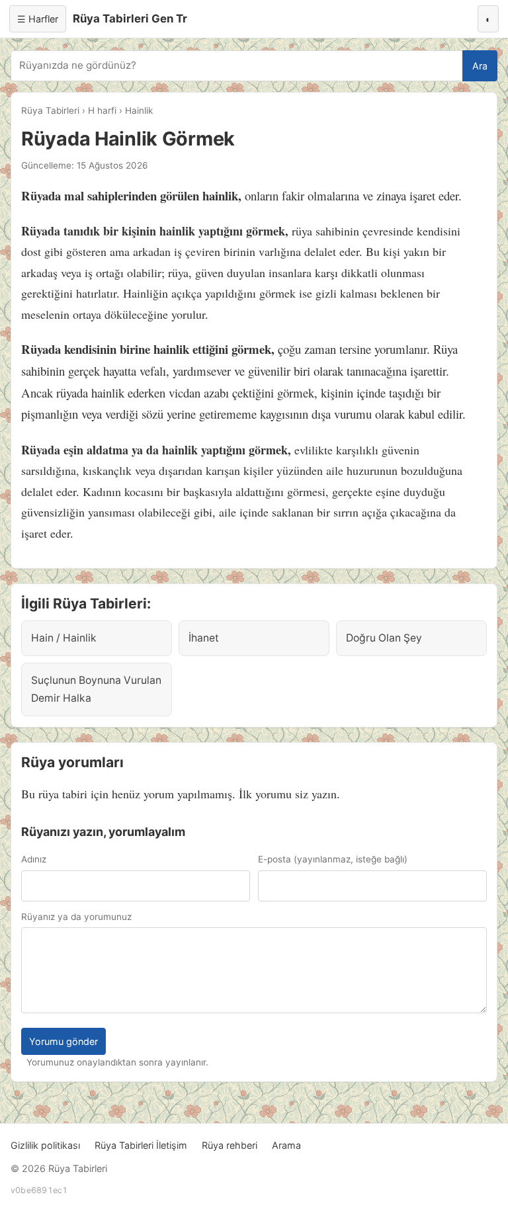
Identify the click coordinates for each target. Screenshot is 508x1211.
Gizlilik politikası (45, 1145)
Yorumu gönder (63, 1041)
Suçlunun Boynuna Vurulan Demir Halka (96, 689)
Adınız (33, 859)
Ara (479, 65)
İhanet (204, 638)
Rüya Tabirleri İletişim (141, 1145)
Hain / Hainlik (64, 638)
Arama (286, 1145)
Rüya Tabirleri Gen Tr (130, 18)
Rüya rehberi (229, 1145)
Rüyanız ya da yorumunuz (76, 916)
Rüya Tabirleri (50, 110)
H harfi (102, 110)
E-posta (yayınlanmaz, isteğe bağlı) (332, 859)
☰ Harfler (37, 18)
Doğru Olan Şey (384, 638)
